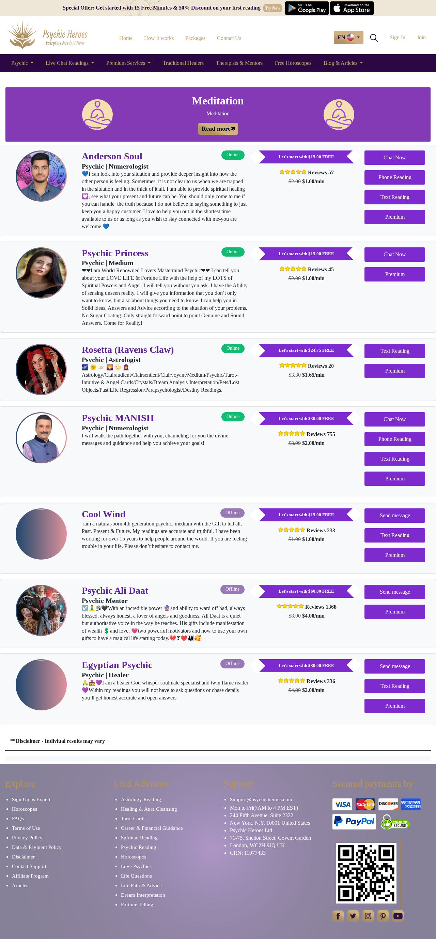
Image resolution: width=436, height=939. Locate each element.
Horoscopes (24, 809)
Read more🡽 (218, 128)
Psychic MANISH (118, 418)
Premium (395, 217)
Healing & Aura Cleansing (149, 809)
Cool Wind (104, 514)
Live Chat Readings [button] (68, 63)
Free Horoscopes (293, 63)
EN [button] (342, 37)
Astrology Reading (141, 799)
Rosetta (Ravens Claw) (128, 349)
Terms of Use (26, 828)
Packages (195, 38)
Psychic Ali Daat (115, 590)
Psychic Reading (138, 847)
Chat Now (395, 157)
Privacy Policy (27, 837)
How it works (159, 38)
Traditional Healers (183, 63)
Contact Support (29, 866)
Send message (395, 515)
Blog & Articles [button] (341, 63)
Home (126, 38)
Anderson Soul (112, 156)
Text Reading (394, 197)
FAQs (18, 818)
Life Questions (136, 876)
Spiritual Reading (139, 837)
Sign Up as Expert (31, 799)
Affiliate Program (30, 876)
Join (421, 37)
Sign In (397, 37)
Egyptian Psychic (117, 665)
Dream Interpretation (143, 895)
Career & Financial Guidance (152, 828)
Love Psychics (136, 866)
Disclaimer (23, 856)
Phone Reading (394, 177)
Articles (20, 885)
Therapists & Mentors (239, 63)
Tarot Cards (133, 818)
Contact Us (229, 38)
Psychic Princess (115, 253)
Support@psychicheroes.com (261, 799)
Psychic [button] (20, 63)
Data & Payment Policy (37, 847)
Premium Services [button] (126, 63)
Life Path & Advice (141, 885)
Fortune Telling (137, 904)
